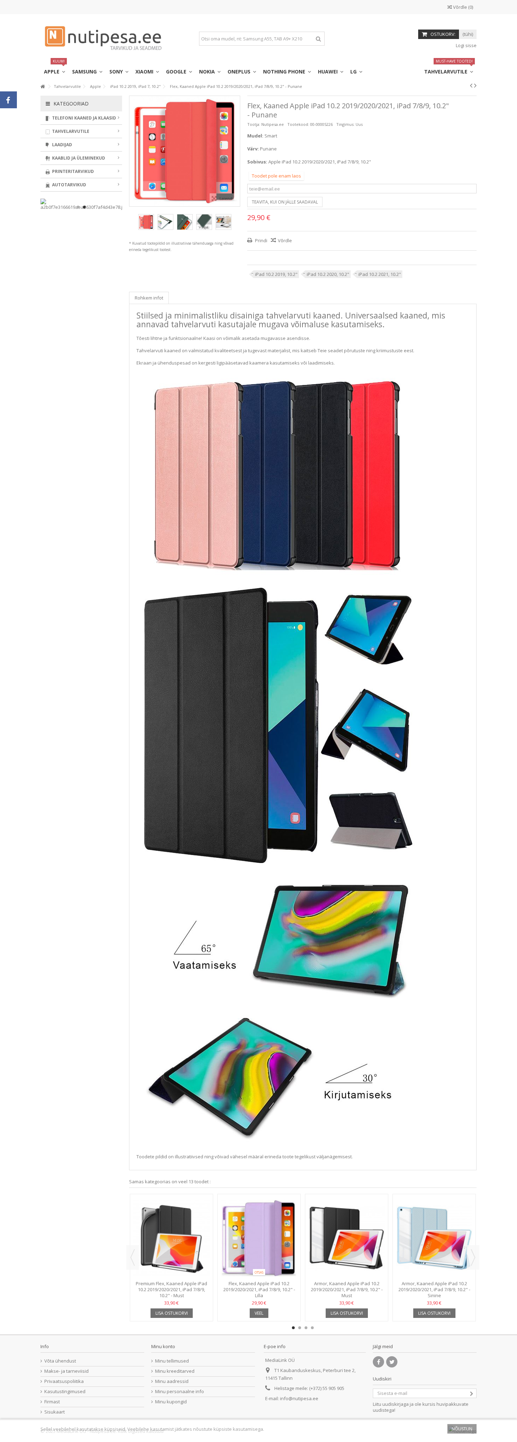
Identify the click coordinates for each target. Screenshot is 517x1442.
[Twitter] (391, 1361)
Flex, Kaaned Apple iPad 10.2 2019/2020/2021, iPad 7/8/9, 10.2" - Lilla (259, 1289)
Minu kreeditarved (174, 1371)
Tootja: (253, 124)
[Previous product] (471, 85)
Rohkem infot (149, 298)
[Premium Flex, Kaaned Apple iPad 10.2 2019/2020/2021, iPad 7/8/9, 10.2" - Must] (171, 1238)
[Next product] (475, 85)
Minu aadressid (172, 1381)
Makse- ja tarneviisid (66, 1371)
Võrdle (285, 240)
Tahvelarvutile (70, 131)
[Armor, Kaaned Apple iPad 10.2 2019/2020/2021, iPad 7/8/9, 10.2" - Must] (346, 1238)
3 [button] (306, 1327)
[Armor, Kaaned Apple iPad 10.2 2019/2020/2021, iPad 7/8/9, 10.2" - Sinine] (434, 1238)
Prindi (260, 240)
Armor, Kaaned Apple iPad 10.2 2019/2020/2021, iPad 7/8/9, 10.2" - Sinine (434, 1289)
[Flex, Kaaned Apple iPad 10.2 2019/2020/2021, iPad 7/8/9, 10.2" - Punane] (146, 222)
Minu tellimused (172, 1361)
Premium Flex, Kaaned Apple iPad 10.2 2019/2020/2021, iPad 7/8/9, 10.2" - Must (171, 1289)
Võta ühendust (60, 1361)
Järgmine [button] (236, 151)
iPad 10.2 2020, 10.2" (328, 274)
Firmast (52, 1402)
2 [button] (299, 1327)
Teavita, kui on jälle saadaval (285, 202)
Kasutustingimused (64, 1392)
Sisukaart (54, 1412)
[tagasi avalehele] (42, 86)
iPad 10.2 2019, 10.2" (276, 274)
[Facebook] (378, 1361)
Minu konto (163, 1346)
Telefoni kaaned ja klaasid (83, 118)
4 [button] (312, 1327)
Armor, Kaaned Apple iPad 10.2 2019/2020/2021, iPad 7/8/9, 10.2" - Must (347, 1289)
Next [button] (473, 1257)
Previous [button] (132, 1257)
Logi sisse (466, 45)
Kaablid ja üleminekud (78, 158)
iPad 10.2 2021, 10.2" (379, 274)
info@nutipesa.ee (299, 1398)
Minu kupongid (171, 1402)
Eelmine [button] (133, 151)
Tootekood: (298, 124)
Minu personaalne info (179, 1392)
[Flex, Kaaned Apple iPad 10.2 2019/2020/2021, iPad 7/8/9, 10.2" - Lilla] (259, 1238)
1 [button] (293, 1327)
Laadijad (61, 145)
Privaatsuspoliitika (64, 1381)
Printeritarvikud (72, 171)
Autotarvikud (68, 185)
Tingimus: (345, 124)
